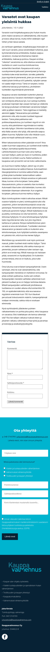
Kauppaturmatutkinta (12, 596)
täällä (12, 113)
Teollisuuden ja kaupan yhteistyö (19, 476)
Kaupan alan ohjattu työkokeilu (15, 581)
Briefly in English (43, 1)
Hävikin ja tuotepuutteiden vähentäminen (23, 468)
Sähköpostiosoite (15, 383)
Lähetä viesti (10, 537)
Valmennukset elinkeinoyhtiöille (18, 472)
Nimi (10, 373)
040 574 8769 (10, 436)
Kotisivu (10, 392)
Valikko (45, 7)
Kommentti (12, 348)
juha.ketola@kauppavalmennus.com (32, 436)
